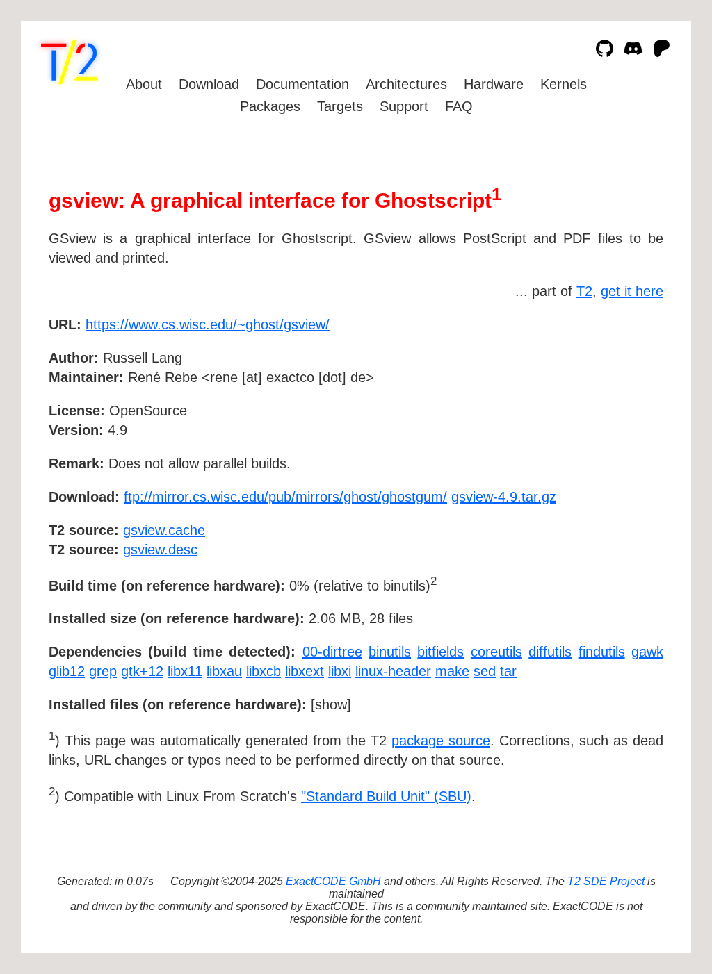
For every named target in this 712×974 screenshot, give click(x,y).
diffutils (550, 651)
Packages (270, 106)
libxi (339, 671)
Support (404, 106)
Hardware (494, 84)
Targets (340, 106)
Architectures (406, 84)
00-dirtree (332, 651)
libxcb (263, 671)
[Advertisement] (621, 405)
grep (103, 671)
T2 (584, 291)
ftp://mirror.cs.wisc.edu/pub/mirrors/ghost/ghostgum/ (285, 496)
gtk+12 (142, 671)
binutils (390, 651)
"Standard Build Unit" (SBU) (386, 796)
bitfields (440, 651)
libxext (304, 671)
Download (209, 84)
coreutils (496, 651)
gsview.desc (160, 549)
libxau (224, 671)
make (452, 671)
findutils (601, 651)
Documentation (302, 84)
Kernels (563, 84)
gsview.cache (164, 530)
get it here (632, 291)
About (144, 84)
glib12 (67, 671)
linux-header (393, 671)
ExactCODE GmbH (333, 881)
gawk (647, 651)
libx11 (185, 671)
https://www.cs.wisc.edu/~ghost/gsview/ (208, 324)
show (331, 704)
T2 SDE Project (606, 881)
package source (440, 740)
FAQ (459, 106)
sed (485, 671)
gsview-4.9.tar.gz (503, 496)
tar (508, 671)
